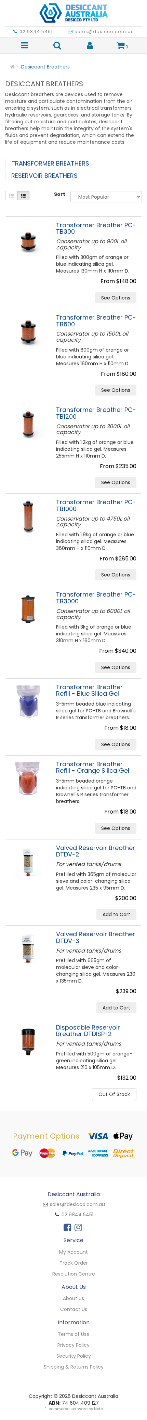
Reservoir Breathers (44, 175)
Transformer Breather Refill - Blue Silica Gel (89, 690)
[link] (67, 1227)
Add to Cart (116, 914)
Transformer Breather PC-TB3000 (96, 597)
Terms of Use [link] (74, 1334)
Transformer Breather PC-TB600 (96, 320)
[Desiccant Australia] (73, 10)
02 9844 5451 (36, 31)
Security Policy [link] (73, 1356)
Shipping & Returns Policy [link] (74, 1366)
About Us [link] (73, 1298)
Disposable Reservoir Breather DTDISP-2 (88, 1030)
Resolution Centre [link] (73, 1273)
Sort (59, 194)
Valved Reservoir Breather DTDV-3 (95, 937)
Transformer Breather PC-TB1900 (96, 505)
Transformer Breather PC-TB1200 (96, 413)
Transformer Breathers (50, 163)
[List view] (23, 195)
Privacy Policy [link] (73, 1345)
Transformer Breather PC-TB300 (96, 228)
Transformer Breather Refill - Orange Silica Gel (92, 767)
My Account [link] (73, 1252)
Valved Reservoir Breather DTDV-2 (95, 851)
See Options (115, 297)
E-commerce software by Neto (73, 1408)
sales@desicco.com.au (104, 31)
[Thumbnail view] (11, 195)
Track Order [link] (73, 1263)
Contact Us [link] (73, 1309)
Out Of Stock (114, 1094)
